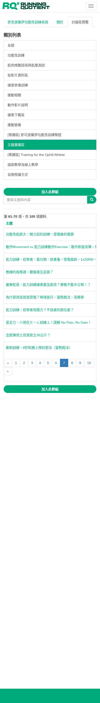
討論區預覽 (80, 22)
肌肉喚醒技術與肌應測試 (26, 65)
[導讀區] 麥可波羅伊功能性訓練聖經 (34, 135)
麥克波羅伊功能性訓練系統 (28, 22)
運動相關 (14, 95)
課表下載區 (16, 115)
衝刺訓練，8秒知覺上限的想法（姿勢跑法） (39, 348)
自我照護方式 (18, 174)
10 (89, 363)
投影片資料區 (18, 75)
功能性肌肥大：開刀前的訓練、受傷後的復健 (40, 234)
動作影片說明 (18, 105)
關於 (60, 22)
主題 (9, 223)
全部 (11, 45)
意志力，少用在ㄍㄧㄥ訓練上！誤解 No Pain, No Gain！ (48, 322)
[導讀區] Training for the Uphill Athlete (36, 155)
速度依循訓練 (18, 85)
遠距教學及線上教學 (23, 165)
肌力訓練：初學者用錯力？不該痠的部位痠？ (40, 310)
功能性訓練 (16, 55)
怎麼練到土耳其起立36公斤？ (28, 335)
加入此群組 (50, 192)
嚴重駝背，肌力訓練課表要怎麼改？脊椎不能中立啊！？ (48, 285)
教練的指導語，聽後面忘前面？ (29, 272)
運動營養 (14, 125)
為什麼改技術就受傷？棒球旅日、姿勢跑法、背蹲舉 (45, 297)
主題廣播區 (16, 145)
